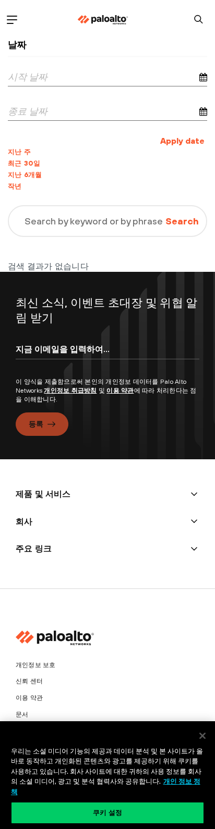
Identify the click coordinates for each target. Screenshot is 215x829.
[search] (198, 19)
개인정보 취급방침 (70, 390)
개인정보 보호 (35, 665)
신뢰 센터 (29, 681)
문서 (22, 714)
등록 (36, 424)
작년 (15, 186)
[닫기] (202, 735)
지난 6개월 (25, 175)
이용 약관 (120, 390)
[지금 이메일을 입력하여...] (107, 358)
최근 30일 (24, 163)
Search (182, 221)
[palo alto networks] (102, 19)
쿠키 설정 (107, 812)
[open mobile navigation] (11, 19)
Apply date (182, 140)
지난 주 (19, 152)
